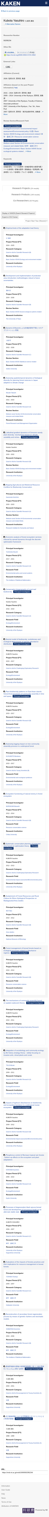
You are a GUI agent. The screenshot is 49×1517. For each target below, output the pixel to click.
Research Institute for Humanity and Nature (20, 528)
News (3, 1498)
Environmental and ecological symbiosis (19, 777)
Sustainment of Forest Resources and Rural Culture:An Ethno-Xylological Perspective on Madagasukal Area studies (21, 898)
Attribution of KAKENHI (10, 1506)
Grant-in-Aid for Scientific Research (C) (18, 355)
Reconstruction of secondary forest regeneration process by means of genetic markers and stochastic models (23, 1316)
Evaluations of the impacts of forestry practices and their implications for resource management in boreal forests (24, 1264)
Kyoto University (11, 1198)
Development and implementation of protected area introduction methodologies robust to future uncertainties (22, 278)
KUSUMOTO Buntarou (13, 756)
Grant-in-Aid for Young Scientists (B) (17, 770)
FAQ (3, 1494)
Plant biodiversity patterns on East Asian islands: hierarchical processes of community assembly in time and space (24, 694)
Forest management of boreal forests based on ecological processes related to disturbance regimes (22, 950)
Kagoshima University (13, 1253)
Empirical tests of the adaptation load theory (22, 228)
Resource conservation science (27, 137)
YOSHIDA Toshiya (12, 1277)
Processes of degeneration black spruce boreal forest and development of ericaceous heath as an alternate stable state (22, 1209)
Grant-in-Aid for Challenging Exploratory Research (22, 668)
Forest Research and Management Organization (21, 423)
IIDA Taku (9, 911)
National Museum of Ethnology (16, 939)
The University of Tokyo (13, 319)
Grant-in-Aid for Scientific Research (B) (18, 252)
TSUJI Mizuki (10, 1065)
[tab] (25, 188)
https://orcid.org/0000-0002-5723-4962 (21, 55)
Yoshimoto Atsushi (12, 552)
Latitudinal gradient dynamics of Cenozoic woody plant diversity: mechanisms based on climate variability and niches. (23, 435)
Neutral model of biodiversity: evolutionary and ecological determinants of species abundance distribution (22, 641)
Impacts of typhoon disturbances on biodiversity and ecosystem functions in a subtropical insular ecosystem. (23, 1105)
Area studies (10, 932)
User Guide (5, 1490)
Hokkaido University (12, 1305)
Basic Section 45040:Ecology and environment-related (23, 259)
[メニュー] (46, 3)
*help (15, 88)
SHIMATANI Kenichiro (13, 1329)
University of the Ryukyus (14, 266)
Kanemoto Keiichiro (12, 497)
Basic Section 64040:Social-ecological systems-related (24, 312)
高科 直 (8, 290)
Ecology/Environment (12, 129)
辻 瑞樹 (8, 238)
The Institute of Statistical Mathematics (18, 580)
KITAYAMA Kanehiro (12, 1170)
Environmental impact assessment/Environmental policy (24, 880)
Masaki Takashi (11, 393)
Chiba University (11, 834)
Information (5, 1486)
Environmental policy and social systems (19, 573)
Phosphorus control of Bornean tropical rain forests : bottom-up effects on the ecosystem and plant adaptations (24, 1157)
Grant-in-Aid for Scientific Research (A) (18, 407)
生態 (31, 131)
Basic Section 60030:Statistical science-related (21, 362)
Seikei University (11, 369)
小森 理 (8, 340)
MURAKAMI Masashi (13, 806)
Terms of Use (6, 1502)
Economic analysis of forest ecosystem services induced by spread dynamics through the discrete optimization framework (23, 539)
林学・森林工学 (31, 146)
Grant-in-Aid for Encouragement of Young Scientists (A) (24, 1393)
